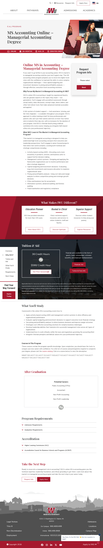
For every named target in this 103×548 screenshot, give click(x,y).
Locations (92, 526)
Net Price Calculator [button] (40, 272)
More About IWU (34, 229)
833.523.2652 (56, 535)
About (14, 10)
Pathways (33, 10)
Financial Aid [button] (78, 264)
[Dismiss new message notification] (99, 534)
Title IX (10, 526)
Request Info (69, 3)
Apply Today (9, 295)
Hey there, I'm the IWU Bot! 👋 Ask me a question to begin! (78, 538)
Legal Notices (12, 522)
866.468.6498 (56, 526)
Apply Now (83, 3)
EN (97, 3)
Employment (12, 535)
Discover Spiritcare (59, 229)
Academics (89, 10)
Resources (60, 3)
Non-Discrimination (14, 531)
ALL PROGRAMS (14, 26)
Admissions (70, 10)
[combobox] (95, 3)
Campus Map (91, 531)
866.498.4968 (54, 531)
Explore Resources (84, 229)
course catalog (47, 351)
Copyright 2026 (15, 544)
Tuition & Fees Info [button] (78, 271)
